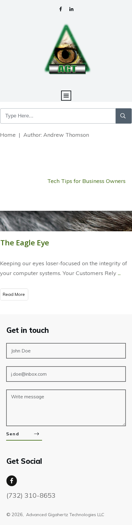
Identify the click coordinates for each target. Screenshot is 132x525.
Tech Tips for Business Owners (86, 180)
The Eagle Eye (24, 242)
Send (12, 434)
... (119, 273)
